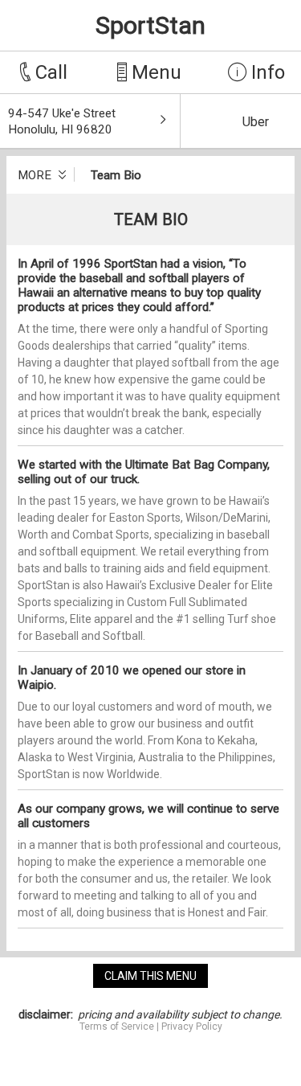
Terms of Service (116, 1026)
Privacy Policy (191, 1026)
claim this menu (150, 975)
